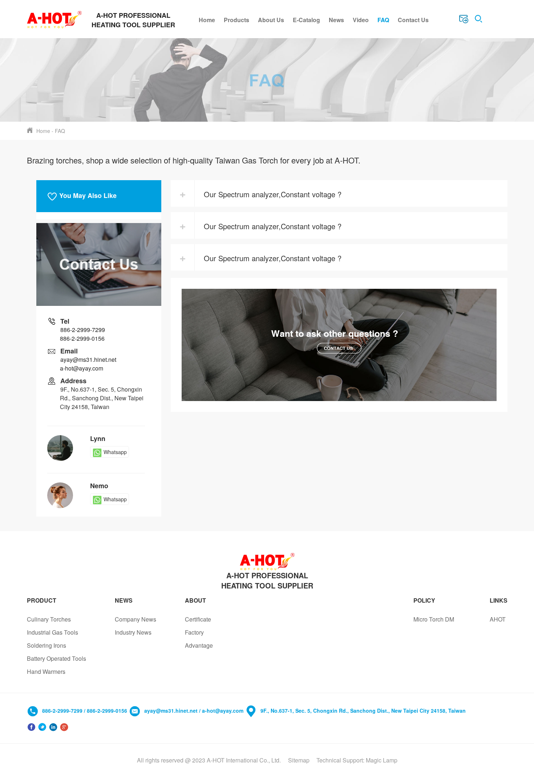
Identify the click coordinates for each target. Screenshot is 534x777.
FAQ (383, 20)
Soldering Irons (46, 645)
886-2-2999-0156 (82, 338)
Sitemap (299, 760)
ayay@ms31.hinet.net (88, 359)
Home (207, 20)
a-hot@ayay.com (81, 368)
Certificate (198, 619)
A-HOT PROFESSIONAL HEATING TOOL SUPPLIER (267, 580)
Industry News (133, 632)
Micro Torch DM (433, 619)
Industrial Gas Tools (52, 632)
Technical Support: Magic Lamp (356, 760)
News (336, 20)
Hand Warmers (46, 671)
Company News (135, 619)
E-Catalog (306, 20)
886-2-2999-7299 (82, 329)
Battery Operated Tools (56, 658)
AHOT (498, 619)
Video (361, 20)
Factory (194, 632)
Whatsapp (115, 452)
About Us (271, 20)
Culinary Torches (49, 619)
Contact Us (413, 20)
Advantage (199, 645)
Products (236, 20)
